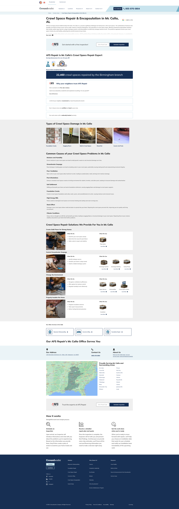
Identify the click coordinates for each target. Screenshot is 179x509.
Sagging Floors (67, 146)
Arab (117, 389)
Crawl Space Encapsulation (74, 480)
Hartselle (101, 375)
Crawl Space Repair (72, 472)
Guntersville (119, 372)
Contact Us (98, 8)
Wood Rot (99, 146)
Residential (52, 2)
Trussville (101, 370)
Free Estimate (118, 8)
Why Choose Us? (93, 460)
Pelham (101, 389)
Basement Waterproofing (73, 464)
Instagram (51, 484)
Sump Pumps (71, 484)
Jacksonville (119, 386)
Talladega (101, 382)
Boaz (100, 384)
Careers (91, 464)
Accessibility (106, 504)
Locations (70, 8)
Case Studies (114, 464)
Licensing (131, 504)
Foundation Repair (72, 468)
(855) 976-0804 (95, 355)
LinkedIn (50, 479)
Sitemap (112, 504)
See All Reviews (53, 93)
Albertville (102, 372)
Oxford (118, 382)
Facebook (51, 476)
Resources (79, 8)
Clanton (118, 375)
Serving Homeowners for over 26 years (57, 58)
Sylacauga (102, 377)
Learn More (103, 246)
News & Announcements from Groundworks (121, 472)
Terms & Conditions (97, 504)
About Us (88, 8)
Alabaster (101, 379)
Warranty (91, 480)
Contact (50, 464)
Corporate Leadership (94, 468)
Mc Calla (101, 368)
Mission (91, 476)
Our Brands (91, 472)
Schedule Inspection (119, 44)
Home (49, 13)
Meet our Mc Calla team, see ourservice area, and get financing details (123, 355)
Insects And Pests (118, 146)
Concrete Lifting (71, 476)
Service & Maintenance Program (96, 487)
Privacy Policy (89, 504)
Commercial (62, 2)
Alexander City (103, 386)
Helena (118, 377)
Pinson (118, 368)
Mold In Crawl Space (85, 146)
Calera (118, 384)
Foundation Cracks (51, 146)
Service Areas (56, 13)
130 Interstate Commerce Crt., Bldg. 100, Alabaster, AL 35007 (62, 354)
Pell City (118, 370)
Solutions (61, 8)
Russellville (119, 379)
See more (49, 35)
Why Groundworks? (93, 484)
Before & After (114, 468)
